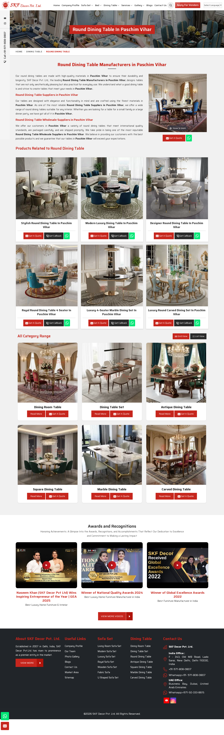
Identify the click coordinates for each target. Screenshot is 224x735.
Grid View (182, 336)
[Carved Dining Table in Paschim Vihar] (176, 455)
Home (56, 5)
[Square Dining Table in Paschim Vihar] (48, 455)
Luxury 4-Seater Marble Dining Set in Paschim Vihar (111, 312)
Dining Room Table (47, 407)
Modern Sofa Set (107, 651)
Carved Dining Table (176, 489)
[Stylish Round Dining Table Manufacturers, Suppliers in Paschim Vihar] (47, 188)
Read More (36, 414)
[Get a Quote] (5, 726)
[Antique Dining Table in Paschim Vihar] (176, 373)
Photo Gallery (72, 656)
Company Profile (70, 5)
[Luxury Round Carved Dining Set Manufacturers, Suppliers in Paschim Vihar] (177, 275)
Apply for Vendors (187, 5)
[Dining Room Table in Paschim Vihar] (48, 373)
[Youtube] (5, 18)
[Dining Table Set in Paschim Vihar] (112, 373)
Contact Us (160, 5)
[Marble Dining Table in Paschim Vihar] (112, 455)
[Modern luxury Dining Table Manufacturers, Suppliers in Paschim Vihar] (112, 188)
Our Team (70, 651)
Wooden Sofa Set (107, 667)
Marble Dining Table (111, 489)
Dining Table (110, 5)
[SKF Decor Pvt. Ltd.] (18, 5)
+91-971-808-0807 (180, 669)
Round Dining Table (140, 656)
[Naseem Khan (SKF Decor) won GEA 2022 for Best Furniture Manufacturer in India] (177, 565)
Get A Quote (34, 236)
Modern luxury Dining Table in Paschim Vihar (111, 225)
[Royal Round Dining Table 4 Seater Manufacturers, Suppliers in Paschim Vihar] (47, 275)
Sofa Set (86, 5)
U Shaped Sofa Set (108, 677)
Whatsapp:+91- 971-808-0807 (187, 675)
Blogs (149, 5)
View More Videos (112, 616)
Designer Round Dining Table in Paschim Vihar (176, 225)
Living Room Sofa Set (109, 646)
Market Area (72, 672)
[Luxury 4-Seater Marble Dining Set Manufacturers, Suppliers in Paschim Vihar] (112, 275)
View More (27, 663)
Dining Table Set (112, 407)
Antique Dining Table (176, 407)
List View (199, 336)
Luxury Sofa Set (106, 656)
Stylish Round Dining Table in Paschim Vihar (46, 225)
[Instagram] (5, 23)
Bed (97, 5)
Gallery (138, 5)
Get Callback (55, 236)
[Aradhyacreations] (170, 5)
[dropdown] (92, 5)
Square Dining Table (47, 489)
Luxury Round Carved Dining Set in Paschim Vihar (176, 312)
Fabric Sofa (104, 672)
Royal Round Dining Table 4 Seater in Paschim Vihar (46, 312)
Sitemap (69, 677)
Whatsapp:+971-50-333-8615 (186, 692)
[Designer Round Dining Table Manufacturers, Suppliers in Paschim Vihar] (177, 188)
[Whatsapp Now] (189, 138)
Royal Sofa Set (106, 662)
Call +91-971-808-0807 (5, 46)
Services (125, 5)
